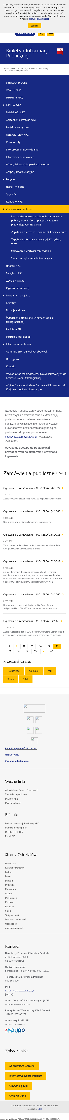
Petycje (10, 179)
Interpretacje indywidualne (22, 149)
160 (51, 651)
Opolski (9, 893)
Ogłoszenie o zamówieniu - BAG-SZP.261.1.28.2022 (32, 488)
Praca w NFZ (11, 799)
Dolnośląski (10, 863)
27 (10, 651)
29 (27, 651)
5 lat (25, 679)
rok (49, 670)
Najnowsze (14, 670)
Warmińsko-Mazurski (15, 919)
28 (18, 651)
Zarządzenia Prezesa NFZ (25, 121)
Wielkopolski (11, 924)
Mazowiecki (11, 889)
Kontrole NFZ (14, 201)
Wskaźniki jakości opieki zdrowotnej (28, 164)
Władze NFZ (18, 91)
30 (35, 651)
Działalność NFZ (15, 112)
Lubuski (9, 880)
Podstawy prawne (16, 82)
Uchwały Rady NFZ (22, 136)
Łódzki (8, 872)
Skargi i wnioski (15, 186)
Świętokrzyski (12, 915)
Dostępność (13, 359)
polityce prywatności (39, 19)
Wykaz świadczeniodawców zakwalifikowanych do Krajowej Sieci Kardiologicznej (36, 387)
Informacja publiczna (18, 344)
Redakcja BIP (13, 329)
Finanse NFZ (13, 266)
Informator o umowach (20, 157)
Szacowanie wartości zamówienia (31, 251)
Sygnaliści (11, 194)
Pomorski (9, 906)
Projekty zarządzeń (22, 128)
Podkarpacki (11, 898)
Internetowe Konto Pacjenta (27, 1077)
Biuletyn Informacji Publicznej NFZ (22, 823)
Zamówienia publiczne (19, 209)
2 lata (11, 679)
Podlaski (9, 902)
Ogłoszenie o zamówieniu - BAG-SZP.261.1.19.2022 (31, 621)
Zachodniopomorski (14, 928)
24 (40, 646)
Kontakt (11, 366)
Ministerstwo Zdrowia (24, 1067)
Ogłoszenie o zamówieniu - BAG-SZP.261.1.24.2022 (32, 594)
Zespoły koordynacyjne (20, 172)
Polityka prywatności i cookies (21, 748)
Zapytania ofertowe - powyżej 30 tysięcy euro (36, 241)
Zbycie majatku (15, 280)
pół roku (34, 670)
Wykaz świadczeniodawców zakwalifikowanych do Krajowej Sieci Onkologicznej (36, 376)
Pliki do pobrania (13, 803)
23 (32, 646)
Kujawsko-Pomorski (14, 867)
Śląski (8, 911)
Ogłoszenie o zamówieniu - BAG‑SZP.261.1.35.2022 (32, 534)
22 (24, 646)
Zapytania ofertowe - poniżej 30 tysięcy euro (38, 232)
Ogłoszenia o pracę (17, 288)
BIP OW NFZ (13, 105)
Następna (43, 651)
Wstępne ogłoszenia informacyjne (31, 258)
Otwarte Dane (19, 1097)
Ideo (40, 1109)
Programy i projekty (18, 295)
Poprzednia (16, 646)
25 (49, 646)
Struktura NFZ (19, 98)
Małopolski (10, 885)
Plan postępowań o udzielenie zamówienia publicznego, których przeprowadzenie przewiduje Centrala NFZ (36, 220)
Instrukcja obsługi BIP (18, 336)
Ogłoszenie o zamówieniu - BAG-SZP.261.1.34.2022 (32, 511)
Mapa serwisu (12, 754)
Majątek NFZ (14, 273)
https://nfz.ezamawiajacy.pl (21, 436)
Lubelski (9, 876)
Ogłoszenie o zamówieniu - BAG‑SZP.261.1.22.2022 (32, 561)
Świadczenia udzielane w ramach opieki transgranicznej (30, 320)
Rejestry (11, 303)
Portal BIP (10, 836)
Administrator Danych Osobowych (27, 351)
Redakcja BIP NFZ (14, 832)
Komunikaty (13, 142)
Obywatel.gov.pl (20, 1087)
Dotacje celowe (15, 310)
